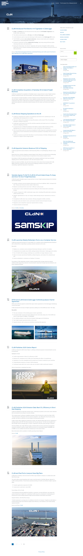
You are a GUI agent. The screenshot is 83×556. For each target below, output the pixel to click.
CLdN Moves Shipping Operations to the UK (26, 114)
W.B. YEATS (62, 42)
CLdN (16, 208)
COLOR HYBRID (63, 30)
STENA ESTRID (63, 39)
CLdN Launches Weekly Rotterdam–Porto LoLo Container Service (34, 240)
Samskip (22, 208)
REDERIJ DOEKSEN (64, 37)
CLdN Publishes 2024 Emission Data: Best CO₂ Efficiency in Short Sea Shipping (34, 408)
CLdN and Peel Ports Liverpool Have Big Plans (27, 473)
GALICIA (62, 32)
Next (24, 544)
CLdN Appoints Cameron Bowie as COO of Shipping (29, 148)
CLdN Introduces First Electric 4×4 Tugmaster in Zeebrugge (32, 29)
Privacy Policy (41, 552)
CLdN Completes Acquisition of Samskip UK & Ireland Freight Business (32, 91)
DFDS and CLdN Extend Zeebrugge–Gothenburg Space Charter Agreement (33, 301)
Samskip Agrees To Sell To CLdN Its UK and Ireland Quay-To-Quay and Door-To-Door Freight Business (34, 176)
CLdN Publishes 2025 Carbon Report (24, 347)
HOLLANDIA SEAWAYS (65, 35)
